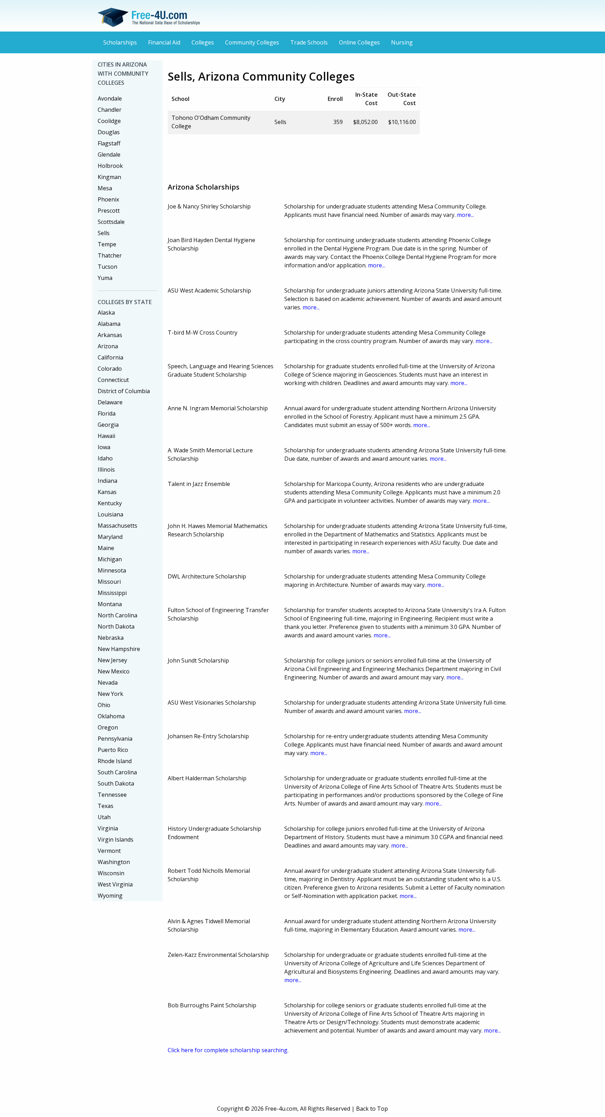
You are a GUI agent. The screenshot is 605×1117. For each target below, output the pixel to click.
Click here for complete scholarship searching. (228, 1050)
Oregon (108, 727)
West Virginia (115, 884)
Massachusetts (117, 525)
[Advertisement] (295, 155)
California (110, 357)
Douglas (109, 132)
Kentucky (110, 503)
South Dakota (116, 783)
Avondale (110, 98)
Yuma (105, 278)
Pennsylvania (115, 738)
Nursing (402, 42)
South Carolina (117, 772)
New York (110, 694)
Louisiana (110, 514)
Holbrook (110, 166)
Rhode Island (115, 761)
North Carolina (117, 615)
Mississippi (112, 593)
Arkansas (110, 335)
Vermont (109, 851)
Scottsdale (111, 222)
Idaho (105, 458)
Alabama (109, 324)
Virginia (108, 828)
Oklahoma (111, 716)
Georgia (108, 425)
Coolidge (109, 121)
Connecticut (113, 380)
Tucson (107, 266)
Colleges (203, 42)
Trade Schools (309, 42)
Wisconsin (111, 873)
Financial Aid (164, 42)
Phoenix (108, 199)
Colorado (110, 368)
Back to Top (372, 1108)
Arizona (108, 346)
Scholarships (120, 42)
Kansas (107, 492)
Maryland (110, 537)
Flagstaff (109, 143)
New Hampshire (119, 649)
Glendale (109, 154)
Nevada (108, 682)
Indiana (107, 481)
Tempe (107, 244)
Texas (105, 806)
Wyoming (110, 895)
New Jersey (112, 660)
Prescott (109, 210)
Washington (114, 862)
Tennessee (112, 795)
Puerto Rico (113, 750)
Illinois (106, 469)
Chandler (109, 110)
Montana (110, 604)
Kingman (109, 177)
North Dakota (116, 626)
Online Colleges (359, 42)
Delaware (110, 402)
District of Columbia (124, 391)
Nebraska (111, 638)
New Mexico (114, 671)
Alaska (106, 312)
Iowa (104, 447)
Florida (107, 413)
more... (465, 215)
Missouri (109, 581)
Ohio (104, 705)
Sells (104, 233)
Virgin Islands (115, 839)
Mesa (105, 188)
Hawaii (106, 436)
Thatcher (110, 255)
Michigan (110, 559)
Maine (106, 548)
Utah (104, 817)
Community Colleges (252, 42)
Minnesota (112, 570)
